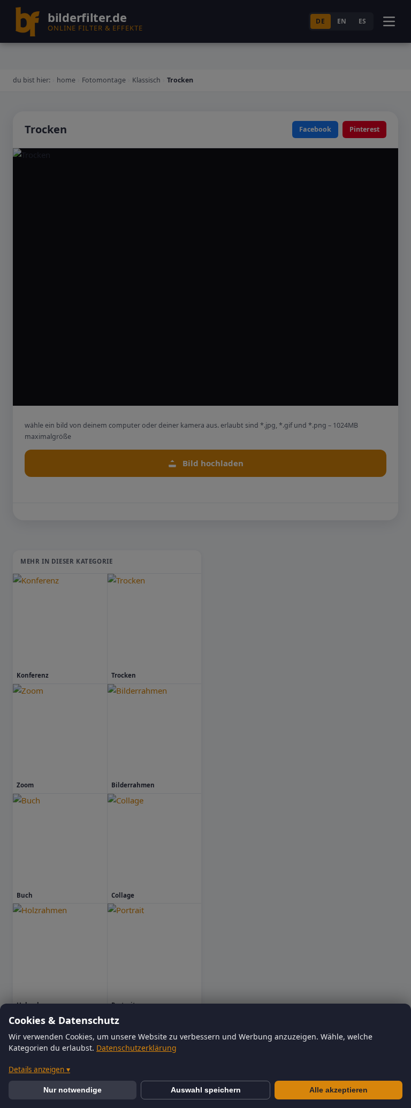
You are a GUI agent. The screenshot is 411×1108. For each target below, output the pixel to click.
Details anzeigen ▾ (39, 1069)
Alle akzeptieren (338, 1090)
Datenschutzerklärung (136, 1048)
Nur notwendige (72, 1090)
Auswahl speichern (206, 1090)
